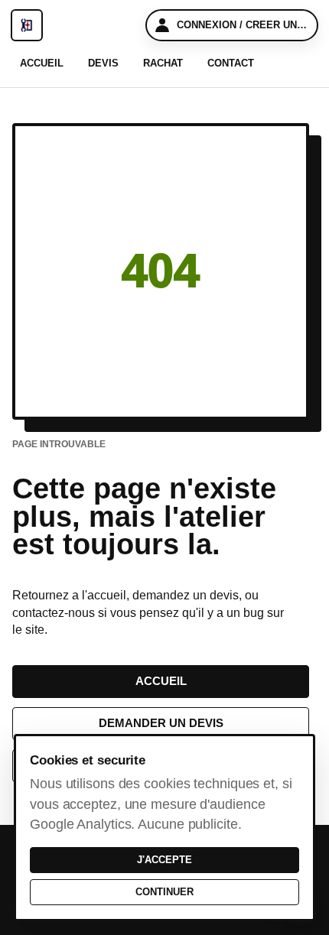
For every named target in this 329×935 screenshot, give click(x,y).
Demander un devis (161, 723)
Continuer (164, 892)
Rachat (163, 63)
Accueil (42, 63)
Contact (230, 63)
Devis (103, 63)
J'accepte (164, 859)
